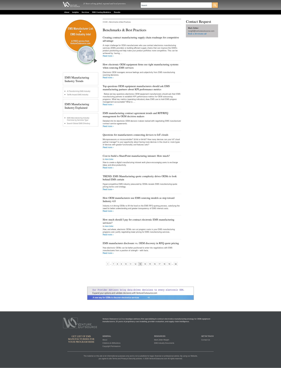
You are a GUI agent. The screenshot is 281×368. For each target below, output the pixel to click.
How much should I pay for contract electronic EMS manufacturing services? (138, 221)
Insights (75, 12)
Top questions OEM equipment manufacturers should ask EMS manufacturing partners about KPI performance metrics (136, 87)
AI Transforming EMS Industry (78, 91)
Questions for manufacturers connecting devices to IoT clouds (135, 134)
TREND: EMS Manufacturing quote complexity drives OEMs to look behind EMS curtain (140, 177)
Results (117, 12)
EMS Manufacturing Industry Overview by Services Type (78, 118)
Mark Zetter (109, 159)
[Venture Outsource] (80, 324)
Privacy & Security (128, 358)
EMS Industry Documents (164, 343)
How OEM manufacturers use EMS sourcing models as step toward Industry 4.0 (138, 199)
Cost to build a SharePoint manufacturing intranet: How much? (136, 155)
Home (105, 22)
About (66, 12)
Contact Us (205, 339)
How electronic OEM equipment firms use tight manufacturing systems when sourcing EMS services (140, 66)
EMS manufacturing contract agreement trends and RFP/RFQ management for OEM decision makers (135, 114)
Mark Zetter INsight (161, 339)
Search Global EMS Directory (78, 123)
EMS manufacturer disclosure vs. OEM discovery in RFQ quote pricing (141, 243)
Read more (108, 55)
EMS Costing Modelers (101, 12)
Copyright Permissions (111, 346)
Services (85, 12)
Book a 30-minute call (197, 33)
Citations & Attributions (111, 343)
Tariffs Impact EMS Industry (77, 94)
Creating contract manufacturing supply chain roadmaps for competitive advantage (141, 39)
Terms (114, 358)
